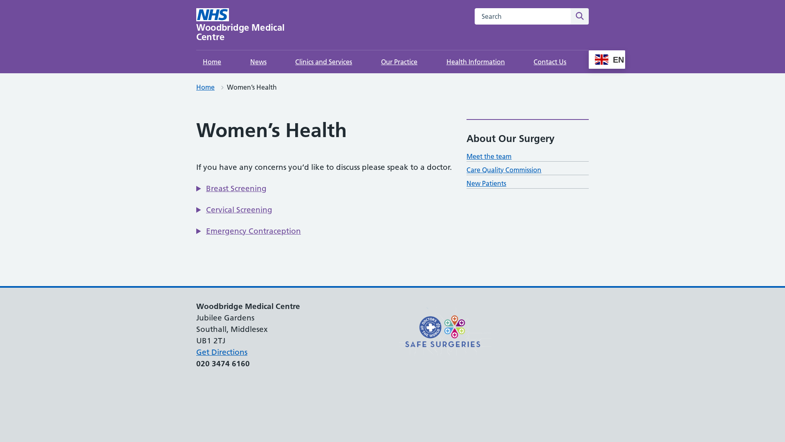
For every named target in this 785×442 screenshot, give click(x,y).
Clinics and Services (323, 62)
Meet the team (489, 156)
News (258, 62)
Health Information (475, 62)
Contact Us (550, 62)
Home (212, 62)
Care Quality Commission (504, 170)
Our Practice (399, 62)
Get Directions (221, 352)
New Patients (486, 183)
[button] (231, 188)
